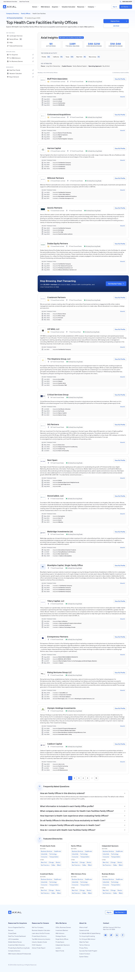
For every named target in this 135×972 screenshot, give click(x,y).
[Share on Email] (105, 935)
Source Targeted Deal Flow (16, 927)
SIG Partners (53, 424)
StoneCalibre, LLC (55, 496)
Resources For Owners (40, 923)
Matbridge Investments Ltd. (60, 531)
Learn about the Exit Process (41, 933)
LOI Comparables (13, 939)
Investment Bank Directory (16, 945)
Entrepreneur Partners (57, 636)
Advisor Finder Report (38, 948)
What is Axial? (83, 927)
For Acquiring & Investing (87, 936)
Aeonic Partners (54, 208)
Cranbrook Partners (56, 297)
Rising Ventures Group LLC (59, 672)
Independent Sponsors (63, 945)
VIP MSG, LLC (53, 329)
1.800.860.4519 (127, 1)
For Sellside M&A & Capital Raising (89, 933)
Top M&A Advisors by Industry (41, 939)
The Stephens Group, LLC (59, 359)
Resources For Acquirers (17, 923)
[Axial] (10, 6)
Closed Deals (12, 933)
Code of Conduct (84, 954)
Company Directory (14, 951)
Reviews (10, 930)
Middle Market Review (15, 942)
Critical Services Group (57, 394)
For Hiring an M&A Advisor (87, 939)
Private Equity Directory (39, 936)
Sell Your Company (37, 927)
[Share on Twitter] (111, 935)
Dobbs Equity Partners (57, 243)
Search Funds (60, 951)
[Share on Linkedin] (117, 935)
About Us (82, 923)
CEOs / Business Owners (63, 927)
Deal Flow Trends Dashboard (17, 936)
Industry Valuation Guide (39, 942)
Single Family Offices (62, 939)
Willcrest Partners (55, 178)
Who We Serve (61, 923)
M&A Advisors (60, 933)
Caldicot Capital (54, 744)
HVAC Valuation (37, 945)
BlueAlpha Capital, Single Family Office (65, 565)
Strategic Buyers (61, 936)
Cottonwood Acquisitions (59, 114)
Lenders (58, 948)
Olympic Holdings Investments (61, 708)
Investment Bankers (62, 930)
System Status (83, 956)
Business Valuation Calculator (41, 930)
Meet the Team (84, 942)
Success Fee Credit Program (88, 951)
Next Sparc (52, 460)
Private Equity (60, 942)
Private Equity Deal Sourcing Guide (19, 948)
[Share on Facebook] (122, 935)
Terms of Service (84, 945)
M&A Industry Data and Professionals (19, 954)
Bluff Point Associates (57, 79)
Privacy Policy (83, 948)
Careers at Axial (84, 930)
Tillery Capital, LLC (55, 601)
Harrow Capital (54, 148)
